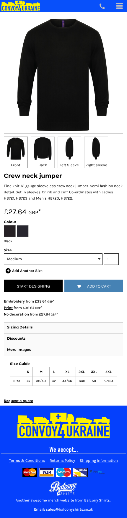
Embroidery (14, 301)
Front (15, 165)
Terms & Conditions (27, 460)
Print (8, 308)
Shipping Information (99, 460)
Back (42, 165)
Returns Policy (62, 460)
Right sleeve (96, 165)
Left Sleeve (69, 165)
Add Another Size (27, 270)
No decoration (16, 314)
